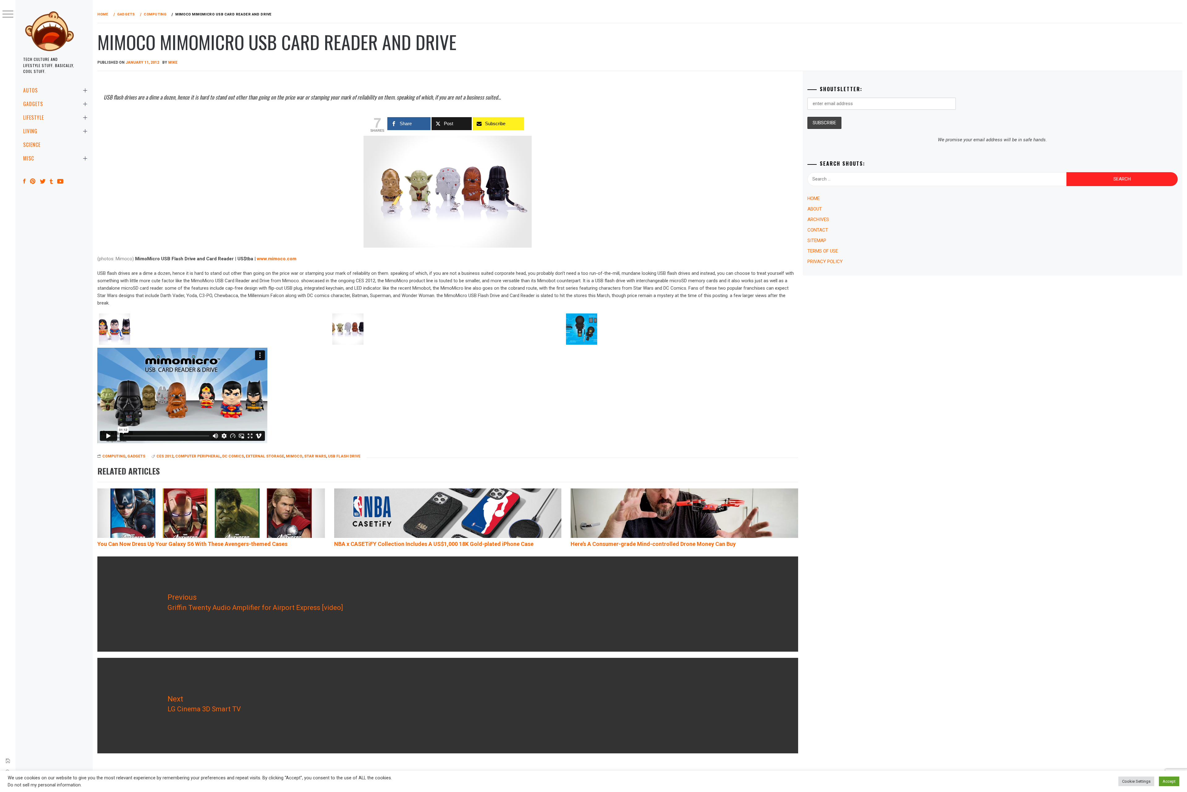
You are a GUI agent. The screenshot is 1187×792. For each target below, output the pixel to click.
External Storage (265, 456)
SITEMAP (816, 240)
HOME (813, 198)
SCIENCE (31, 144)
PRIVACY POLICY (825, 261)
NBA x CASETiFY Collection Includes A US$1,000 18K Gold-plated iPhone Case (434, 544)
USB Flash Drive (344, 456)
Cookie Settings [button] (1136, 781)
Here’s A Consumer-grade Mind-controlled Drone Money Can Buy (653, 544)
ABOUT (814, 209)
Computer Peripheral (197, 456)
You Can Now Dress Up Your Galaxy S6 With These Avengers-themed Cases (192, 544)
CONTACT (817, 230)
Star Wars (315, 456)
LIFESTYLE (33, 117)
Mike (172, 62)
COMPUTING (114, 456)
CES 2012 (164, 456)
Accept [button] (1169, 781)
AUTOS (30, 90)
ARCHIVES (818, 219)
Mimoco (294, 456)
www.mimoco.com (276, 259)
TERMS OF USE (822, 251)
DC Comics (233, 456)
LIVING (30, 131)
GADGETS (33, 104)
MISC (28, 158)
